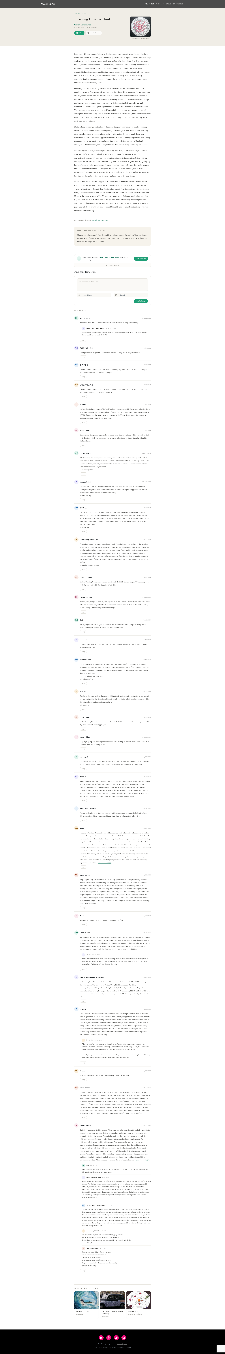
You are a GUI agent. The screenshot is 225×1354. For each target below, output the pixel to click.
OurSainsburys (85, 453)
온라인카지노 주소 (86, 348)
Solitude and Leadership (100, 220)
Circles (160, 4)
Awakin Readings (81, 14)
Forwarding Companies (89, 540)
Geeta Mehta (85, 933)
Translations (94, 33)
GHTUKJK (84, 365)
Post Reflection (141, 301)
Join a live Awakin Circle (109, 257)
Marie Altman (85, 875)
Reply (83, 340)
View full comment (104, 863)
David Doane (85, 1088)
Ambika (83, 828)
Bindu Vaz (83, 777)
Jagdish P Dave (85, 1125)
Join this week (141, 258)
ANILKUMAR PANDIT (88, 808)
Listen (80, 33)
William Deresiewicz (82, 25)
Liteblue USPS (85, 482)
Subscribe (178, 4)
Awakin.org (48, 4)
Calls (168, 4)
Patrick (82, 916)
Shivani (82, 1071)
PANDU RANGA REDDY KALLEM (92, 977)
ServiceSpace (122, 1344)
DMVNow (83, 508)
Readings (149, 4)
